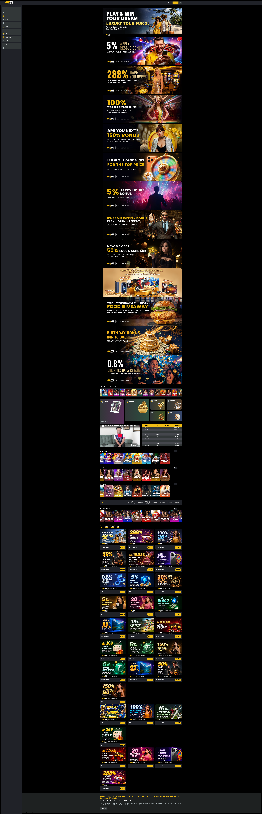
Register (175, 2)
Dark (7, 9)
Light (17, 9)
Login (169, 2)
